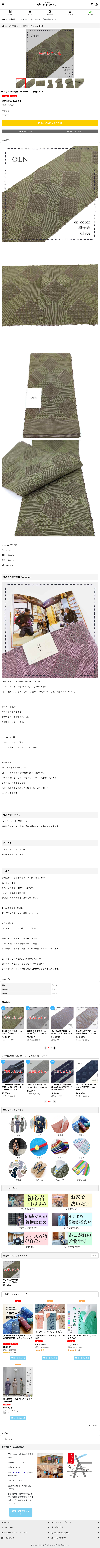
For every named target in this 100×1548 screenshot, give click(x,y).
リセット (94, 1255)
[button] (3, 4)
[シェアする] (5, 116)
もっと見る (92, 1425)
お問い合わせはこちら (21, 1512)
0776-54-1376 (19, 1472)
